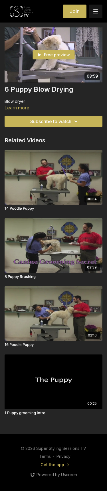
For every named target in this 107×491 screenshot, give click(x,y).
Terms (45, 456)
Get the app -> (55, 464)
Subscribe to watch (50, 121)
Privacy (63, 456)
